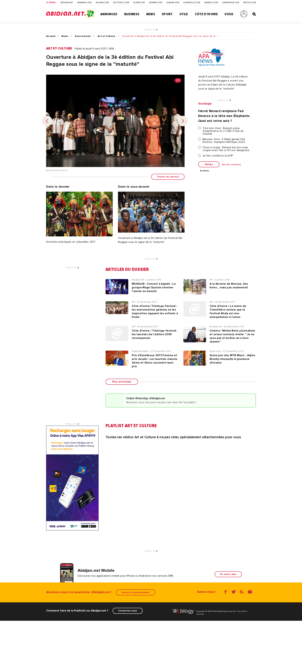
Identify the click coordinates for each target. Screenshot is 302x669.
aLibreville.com (191, 2)
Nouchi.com (249, 2)
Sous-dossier (83, 36)
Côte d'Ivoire (206, 14)
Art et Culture (106, 36)
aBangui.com (211, 2)
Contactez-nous (127, 610)
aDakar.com (172, 2)
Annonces (108, 14)
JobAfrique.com (230, 2)
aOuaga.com (102, 2)
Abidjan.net (66, 2)
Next (183, 121)
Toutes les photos (168, 176)
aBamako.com (84, 2)
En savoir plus (228, 574)
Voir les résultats (231, 165)
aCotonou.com (121, 2)
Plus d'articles (121, 381)
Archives (204, 171)
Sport (167, 14)
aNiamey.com (155, 2)
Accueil (50, 36)
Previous (47, 121)
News (150, 14)
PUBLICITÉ (150, 30)
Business (131, 14)
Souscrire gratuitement (135, 592)
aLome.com (139, 2)
